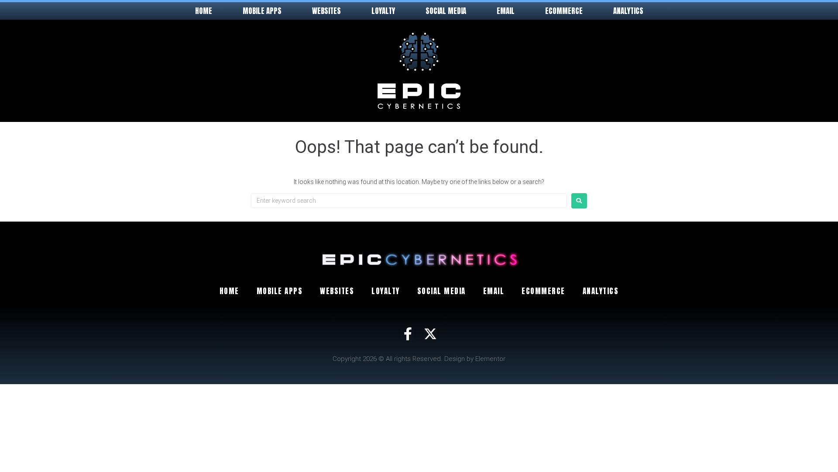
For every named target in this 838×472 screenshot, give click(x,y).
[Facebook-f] (407, 333)
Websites (326, 11)
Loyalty (383, 11)
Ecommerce (564, 11)
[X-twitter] (430, 333)
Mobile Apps (262, 11)
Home (203, 11)
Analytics (628, 11)
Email (506, 11)
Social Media (446, 11)
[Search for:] (409, 200)
